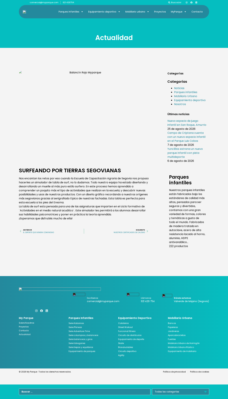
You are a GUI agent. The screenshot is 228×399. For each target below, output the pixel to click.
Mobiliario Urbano (185, 96)
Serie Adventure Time (79, 331)
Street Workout (125, 327)
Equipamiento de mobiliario (182, 351)
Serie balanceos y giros (80, 339)
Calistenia (123, 323)
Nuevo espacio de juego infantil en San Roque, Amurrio (186, 123)
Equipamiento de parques (82, 351)
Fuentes (172, 339)
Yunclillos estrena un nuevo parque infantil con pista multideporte (185, 153)
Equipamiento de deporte (131, 339)
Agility (121, 355)
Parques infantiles (69, 11)
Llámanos (146, 298)
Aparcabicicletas (177, 335)
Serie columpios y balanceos (83, 335)
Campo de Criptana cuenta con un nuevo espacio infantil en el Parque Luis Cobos (186, 137)
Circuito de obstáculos (130, 335)
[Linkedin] (196, 3)
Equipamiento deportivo (102, 11)
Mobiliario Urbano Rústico (181, 347)
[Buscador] (169, 3)
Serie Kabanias (76, 323)
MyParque (176, 11)
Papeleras (173, 327)
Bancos (172, 323)
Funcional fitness (127, 331)
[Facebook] (191, 3)
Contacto (197, 11)
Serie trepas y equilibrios (81, 347)
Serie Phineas (75, 327)
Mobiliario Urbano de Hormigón (184, 343)
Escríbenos (92, 298)
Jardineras (173, 331)
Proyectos (160, 11)
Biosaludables (125, 347)
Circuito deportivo (127, 351)
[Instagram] (187, 3)
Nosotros (180, 104)
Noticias (179, 88)
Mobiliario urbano (135, 11)
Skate (121, 343)
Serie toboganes (77, 343)
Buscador (176, 2)
